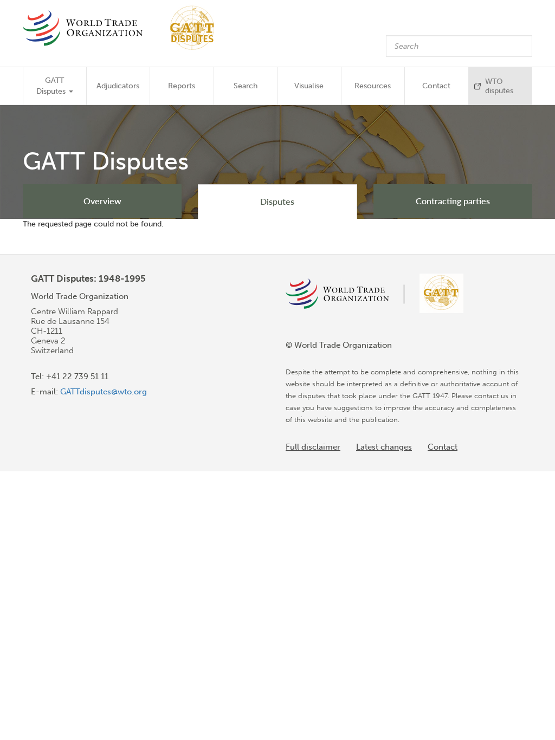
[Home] (124, 28)
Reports (181, 85)
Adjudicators (117, 85)
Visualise (309, 85)
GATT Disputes (52, 86)
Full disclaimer (313, 447)
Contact (436, 85)
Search (245, 85)
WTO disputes (499, 86)
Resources (372, 85)
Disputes (277, 201)
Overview (102, 200)
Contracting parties (453, 200)
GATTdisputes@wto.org (103, 392)
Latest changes (384, 447)
